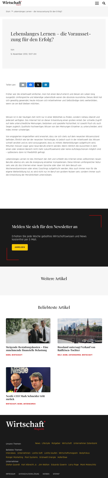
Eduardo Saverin (59, 464)
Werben (46, 474)
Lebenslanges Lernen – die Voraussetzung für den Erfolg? (38, 11)
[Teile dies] (30, 84)
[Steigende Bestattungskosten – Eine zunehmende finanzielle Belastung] (28, 339)
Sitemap (56, 474)
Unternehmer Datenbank (85, 443)
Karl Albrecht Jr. (29, 464)
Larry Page (73, 464)
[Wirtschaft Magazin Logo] (12, 3)
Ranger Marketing (14, 457)
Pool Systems (31, 457)
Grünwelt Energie (47, 457)
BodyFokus (84, 453)
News (37, 443)
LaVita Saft (37, 453)
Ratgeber (56, 443)
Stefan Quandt (13, 464)
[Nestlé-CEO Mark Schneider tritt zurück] (28, 388)
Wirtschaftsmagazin (68, 453)
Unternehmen (23, 453)
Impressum (10, 474)
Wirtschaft (67, 443)
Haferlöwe (62, 457)
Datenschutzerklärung (29, 474)
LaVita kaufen (50, 453)
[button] (104, 3)
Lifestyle (46, 443)
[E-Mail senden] (22, 84)
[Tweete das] (38, 84)
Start (8, 11)
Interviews (11, 453)
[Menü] (97, 3)
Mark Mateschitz (88, 464)
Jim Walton (43, 464)
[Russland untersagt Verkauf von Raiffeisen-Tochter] (80, 339)
